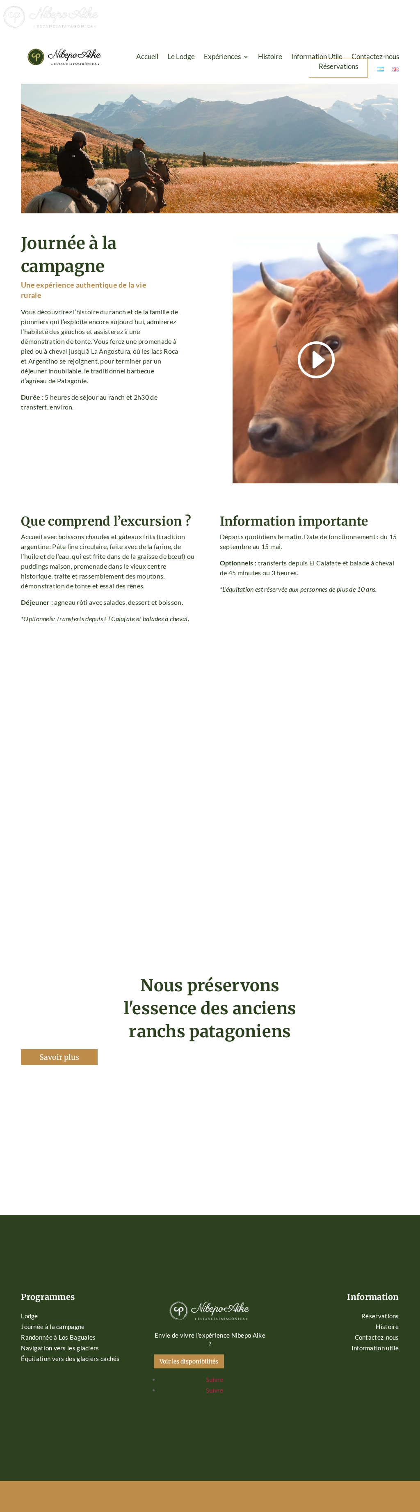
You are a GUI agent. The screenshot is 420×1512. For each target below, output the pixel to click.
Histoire (270, 57)
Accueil (147, 57)
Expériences (222, 57)
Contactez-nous (375, 57)
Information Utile (316, 57)
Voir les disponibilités (189, 1361)
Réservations (338, 67)
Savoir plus (59, 1057)
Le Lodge (181, 57)
